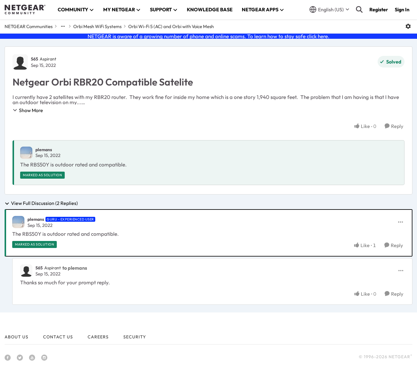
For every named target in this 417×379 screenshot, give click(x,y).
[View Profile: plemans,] (26, 153)
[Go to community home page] (25, 9)
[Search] (359, 9)
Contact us (58, 337)
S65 (34, 59)
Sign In (402, 9)
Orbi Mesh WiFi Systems (97, 26)
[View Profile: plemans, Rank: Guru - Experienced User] (18, 222)
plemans (43, 150)
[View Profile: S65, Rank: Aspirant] (20, 62)
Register (378, 9)
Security (134, 337)
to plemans (74, 267)
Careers (98, 337)
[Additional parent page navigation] (63, 26)
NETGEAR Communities (29, 26)
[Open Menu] (408, 26)
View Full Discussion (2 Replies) (44, 203)
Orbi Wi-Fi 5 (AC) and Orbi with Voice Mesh (171, 26)
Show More (31, 110)
